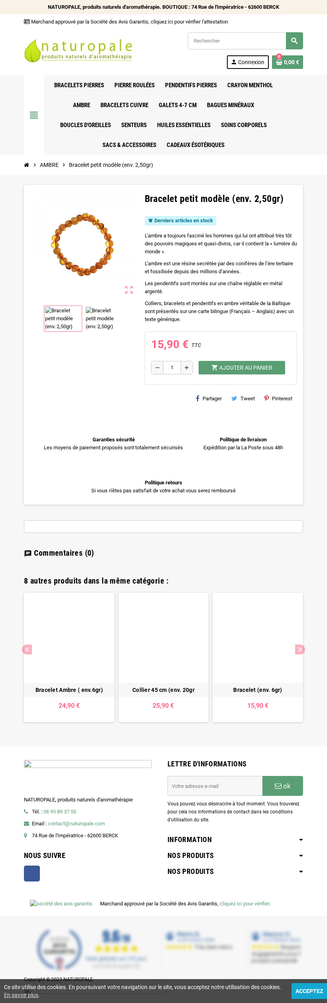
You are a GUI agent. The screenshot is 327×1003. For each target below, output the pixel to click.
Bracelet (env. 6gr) (257, 690)
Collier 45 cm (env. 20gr (163, 690)
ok (286, 786)
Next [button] (300, 649)
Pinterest (282, 399)
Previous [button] (27, 649)
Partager (212, 399)
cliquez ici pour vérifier (244, 904)
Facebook (32, 874)
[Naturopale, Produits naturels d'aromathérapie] (80, 50)
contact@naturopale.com (76, 824)
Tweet (247, 399)
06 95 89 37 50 (59, 812)
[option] (69, 658)
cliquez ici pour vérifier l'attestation (189, 22)
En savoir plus (21, 995)
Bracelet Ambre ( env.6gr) (69, 690)
